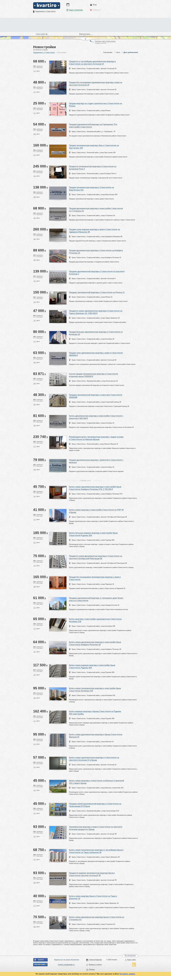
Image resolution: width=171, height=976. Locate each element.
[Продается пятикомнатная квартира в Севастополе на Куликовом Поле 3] (57, 166)
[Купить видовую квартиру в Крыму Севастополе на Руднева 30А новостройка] (57, 711)
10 (34, 197)
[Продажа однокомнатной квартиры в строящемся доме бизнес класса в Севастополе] (57, 598)
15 (34, 134)
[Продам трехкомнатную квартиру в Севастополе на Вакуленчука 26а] (57, 187)
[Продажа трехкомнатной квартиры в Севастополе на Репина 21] (57, 292)
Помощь (92, 969)
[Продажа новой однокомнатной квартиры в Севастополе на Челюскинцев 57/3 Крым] (57, 804)
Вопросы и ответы (95, 964)
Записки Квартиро (95, 960)
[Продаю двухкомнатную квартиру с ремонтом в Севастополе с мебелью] (57, 460)
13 (34, 362)
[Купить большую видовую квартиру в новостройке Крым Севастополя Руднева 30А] (57, 533)
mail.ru (40, 964)
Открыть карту (90, 40)
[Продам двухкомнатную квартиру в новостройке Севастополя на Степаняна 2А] (57, 208)
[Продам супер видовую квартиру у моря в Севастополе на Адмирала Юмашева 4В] (57, 229)
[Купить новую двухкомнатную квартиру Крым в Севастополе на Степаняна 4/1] (57, 917)
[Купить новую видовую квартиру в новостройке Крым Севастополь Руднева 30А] (57, 665)
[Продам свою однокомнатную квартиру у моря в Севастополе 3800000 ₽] (57, 353)
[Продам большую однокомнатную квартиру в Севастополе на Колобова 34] (57, 332)
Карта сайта (131, 960)
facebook (40, 960)
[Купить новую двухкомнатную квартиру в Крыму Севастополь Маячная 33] (57, 734)
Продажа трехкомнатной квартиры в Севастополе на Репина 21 (97, 292)
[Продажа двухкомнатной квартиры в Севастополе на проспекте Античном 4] (57, 271)
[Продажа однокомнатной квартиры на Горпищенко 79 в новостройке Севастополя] (57, 124)
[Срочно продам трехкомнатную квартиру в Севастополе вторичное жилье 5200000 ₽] (57, 374)
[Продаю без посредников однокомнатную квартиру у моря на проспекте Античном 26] (57, 82)
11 (34, 176)
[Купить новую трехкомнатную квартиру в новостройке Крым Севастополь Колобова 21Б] (57, 688)
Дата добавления (131, 52)
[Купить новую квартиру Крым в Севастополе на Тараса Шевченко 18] (57, 896)
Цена (118, 52)
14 (34, 425)
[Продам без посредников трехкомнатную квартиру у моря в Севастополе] (57, 577)
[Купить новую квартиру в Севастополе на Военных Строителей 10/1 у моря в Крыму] (57, 781)
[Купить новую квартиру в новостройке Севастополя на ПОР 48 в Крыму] (57, 510)
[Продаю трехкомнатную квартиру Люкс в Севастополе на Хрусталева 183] (57, 145)
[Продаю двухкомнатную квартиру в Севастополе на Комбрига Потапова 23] (57, 250)
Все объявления (130, 955)
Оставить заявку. (127, 974)
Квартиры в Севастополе (46, 5)
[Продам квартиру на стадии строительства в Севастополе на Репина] (57, 103)
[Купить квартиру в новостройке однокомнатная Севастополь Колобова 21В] (57, 619)
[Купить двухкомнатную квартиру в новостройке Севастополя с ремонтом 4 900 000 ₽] (57, 416)
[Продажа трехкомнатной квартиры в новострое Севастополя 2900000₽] (57, 395)
